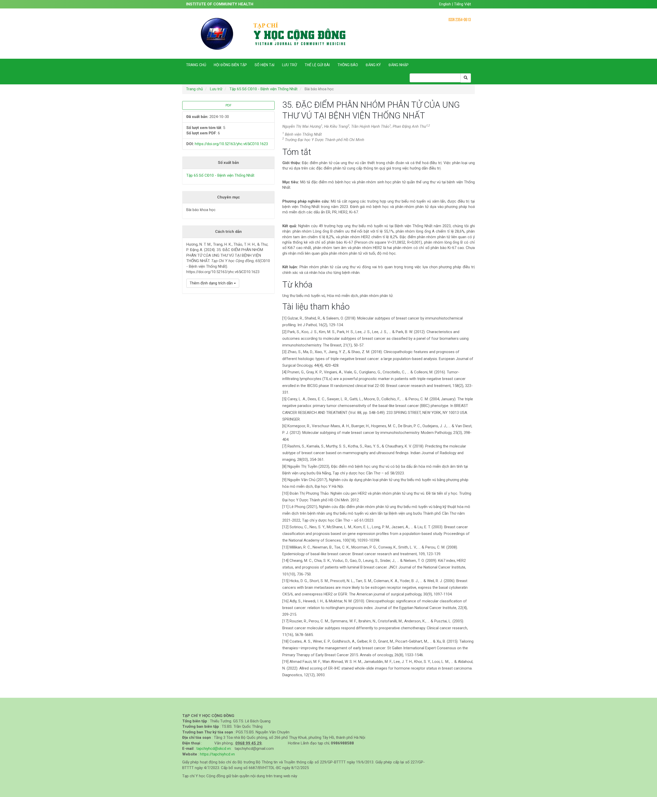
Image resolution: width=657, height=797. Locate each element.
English (445, 4)
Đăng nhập (399, 65)
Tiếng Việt (462, 4)
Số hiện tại (264, 65)
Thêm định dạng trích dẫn (212, 283)
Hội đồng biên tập (230, 65)
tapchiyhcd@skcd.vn (213, 748)
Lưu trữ (289, 65)
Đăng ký (373, 65)
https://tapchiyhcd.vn (217, 754)
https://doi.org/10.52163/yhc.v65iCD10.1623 (231, 144)
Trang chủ (196, 65)
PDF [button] (228, 105)
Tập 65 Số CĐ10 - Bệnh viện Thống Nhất (263, 89)
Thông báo (347, 65)
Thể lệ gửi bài (317, 65)
